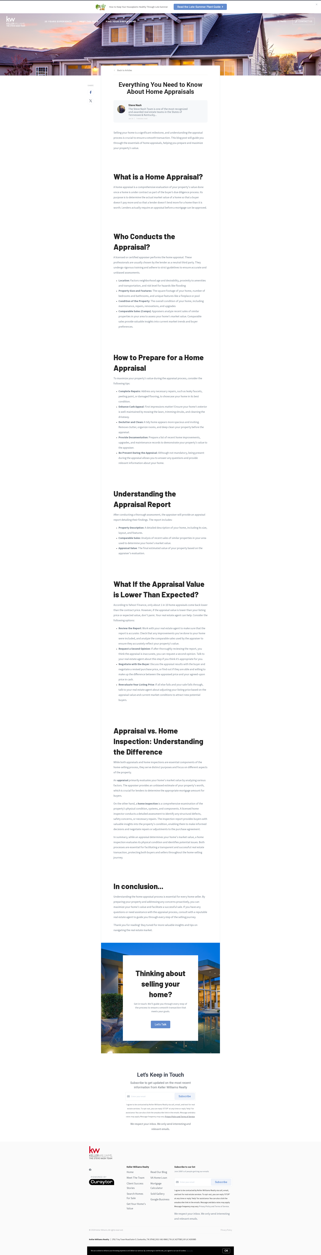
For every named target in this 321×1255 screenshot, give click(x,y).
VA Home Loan (158, 1177)
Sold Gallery (157, 1193)
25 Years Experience (58, 21)
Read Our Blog (158, 1172)
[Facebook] (90, 1169)
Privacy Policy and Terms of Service (180, 1116)
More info (189, 1251)
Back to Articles (124, 70)
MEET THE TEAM (88, 21)
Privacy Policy (226, 1230)
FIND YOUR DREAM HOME (121, 21)
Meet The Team (135, 1177)
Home (130, 1172)
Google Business (159, 1199)
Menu (283, 21)
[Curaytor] (101, 1184)
